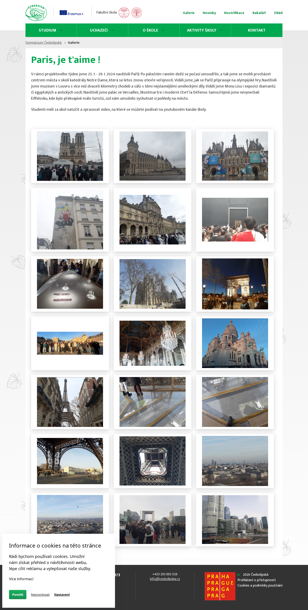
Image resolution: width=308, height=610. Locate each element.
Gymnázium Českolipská (43, 43)
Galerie (189, 13)
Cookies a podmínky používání (260, 585)
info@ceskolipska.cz (165, 579)
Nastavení (62, 594)
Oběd (278, 13)
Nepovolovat (40, 594)
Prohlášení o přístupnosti (256, 580)
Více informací (21, 578)
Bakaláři (259, 13)
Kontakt (257, 30)
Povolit (17, 594)
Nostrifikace (234, 13)
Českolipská (255, 575)
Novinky (209, 13)
